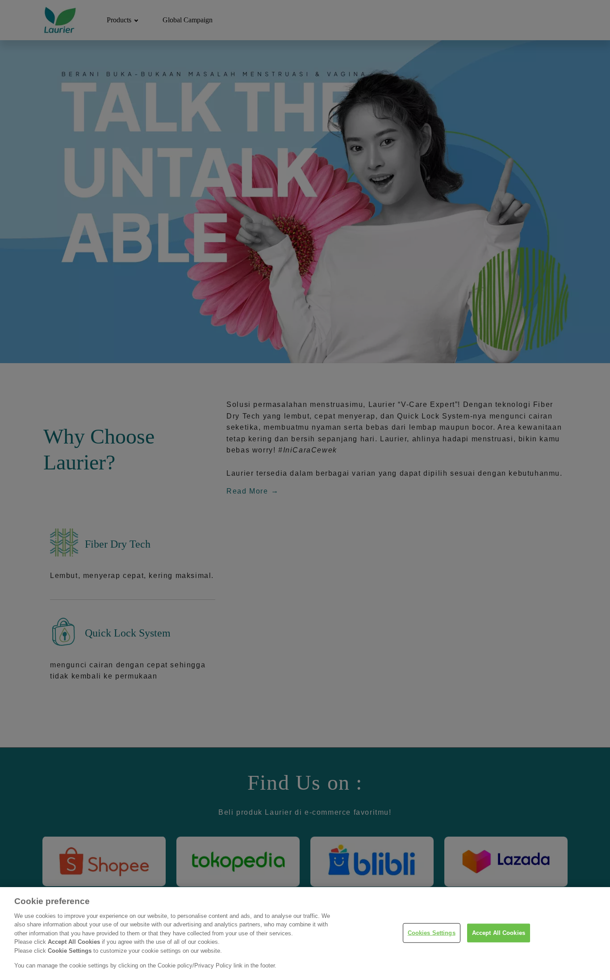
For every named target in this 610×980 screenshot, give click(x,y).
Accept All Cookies (498, 933)
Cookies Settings (431, 933)
